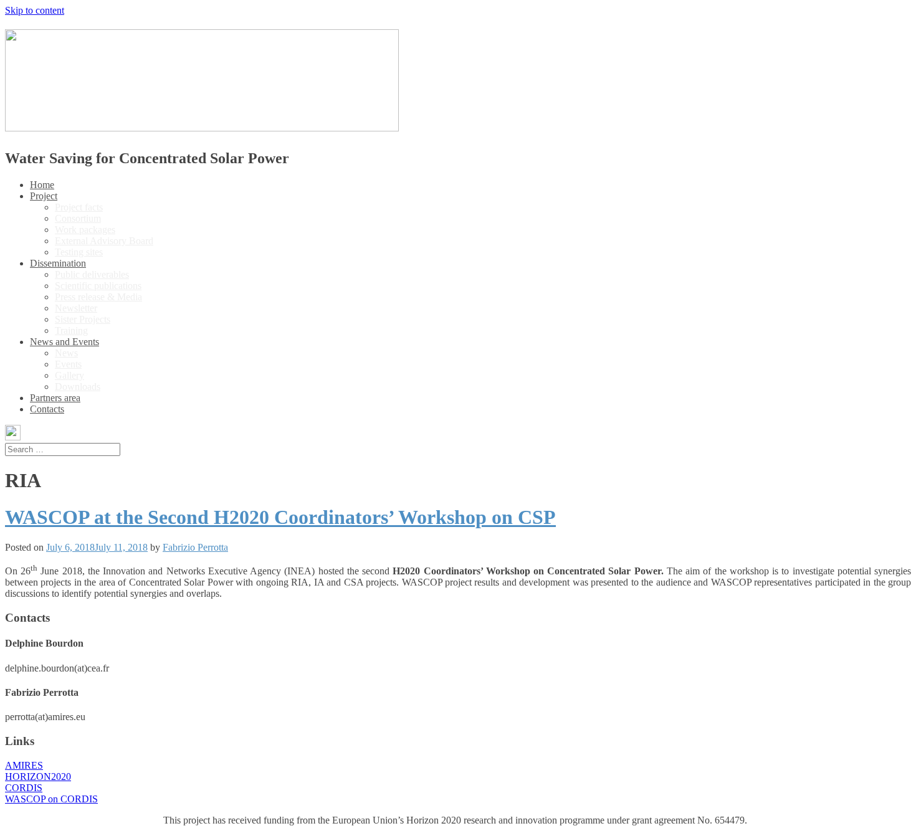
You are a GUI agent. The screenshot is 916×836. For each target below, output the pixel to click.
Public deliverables (92, 274)
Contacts (47, 409)
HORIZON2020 (38, 776)
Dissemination (58, 263)
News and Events (64, 341)
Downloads (77, 386)
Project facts (79, 207)
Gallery (69, 375)
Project (43, 196)
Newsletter (76, 308)
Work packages (85, 229)
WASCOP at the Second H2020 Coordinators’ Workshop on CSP (280, 517)
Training (71, 330)
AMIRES (24, 765)
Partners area (55, 397)
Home (42, 184)
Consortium (78, 218)
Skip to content (34, 10)
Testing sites (79, 252)
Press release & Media (98, 297)
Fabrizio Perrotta (195, 547)
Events (68, 364)
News (66, 353)
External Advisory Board (104, 240)
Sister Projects (82, 319)
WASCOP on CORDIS (51, 799)
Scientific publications (98, 285)
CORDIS (23, 787)
